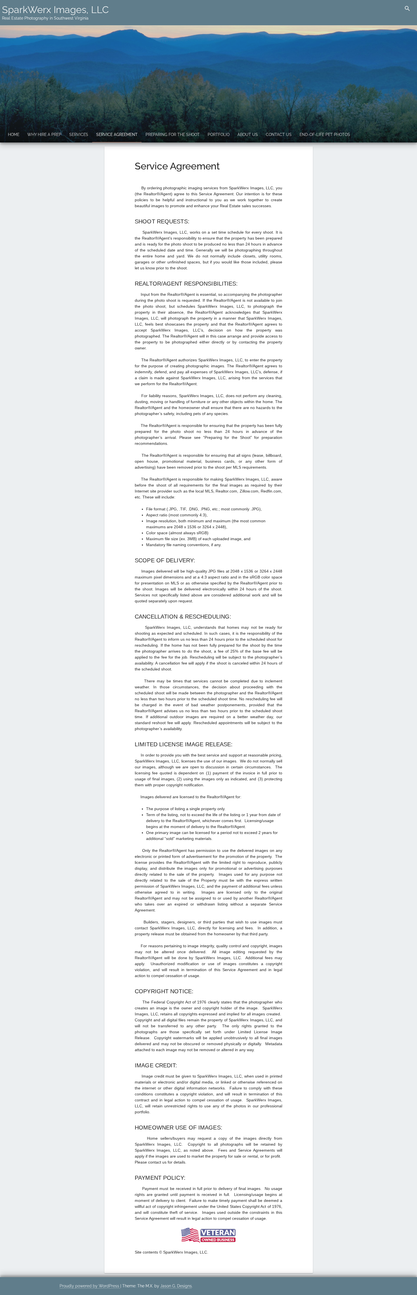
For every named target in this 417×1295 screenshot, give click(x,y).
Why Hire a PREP (44, 134)
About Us (247, 134)
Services (78, 134)
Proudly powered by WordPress (90, 1286)
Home (13, 134)
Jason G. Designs (176, 1286)
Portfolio (218, 134)
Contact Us (279, 134)
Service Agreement (117, 134)
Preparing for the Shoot (173, 134)
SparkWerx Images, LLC (55, 9)
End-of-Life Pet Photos (325, 134)
